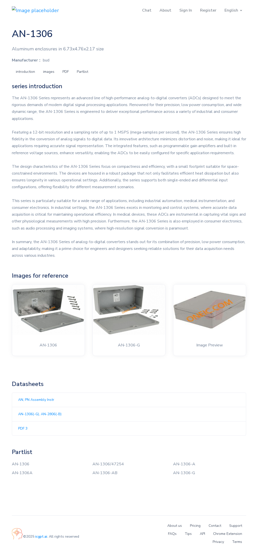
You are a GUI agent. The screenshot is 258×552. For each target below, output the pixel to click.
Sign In (185, 10)
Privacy (218, 541)
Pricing (195, 525)
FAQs (172, 533)
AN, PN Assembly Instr (36, 399)
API (202, 533)
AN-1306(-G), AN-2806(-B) (39, 414)
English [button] (231, 10)
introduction (25, 71)
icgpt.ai (41, 536)
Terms (237, 541)
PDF (65, 71)
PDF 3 (22, 428)
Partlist (82, 71)
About (165, 10)
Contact (215, 525)
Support (235, 525)
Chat (146, 10)
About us (174, 525)
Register (208, 10)
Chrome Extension (227, 533)
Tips (188, 533)
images (48, 71)
